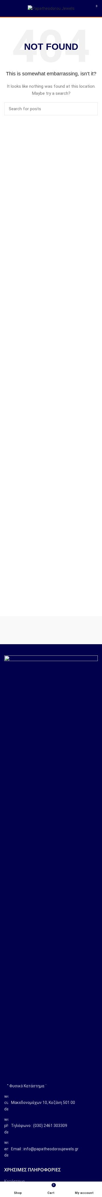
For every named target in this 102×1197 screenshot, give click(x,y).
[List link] (51, 1125)
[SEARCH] (90, 108)
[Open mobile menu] (6, 8)
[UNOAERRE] (74, 630)
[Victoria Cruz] (27, 630)
